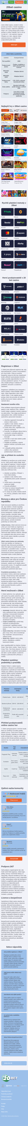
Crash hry (17, 110)
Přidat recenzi (14, 800)
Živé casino (11, 110)
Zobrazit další (14, 858)
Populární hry (3, 110)
